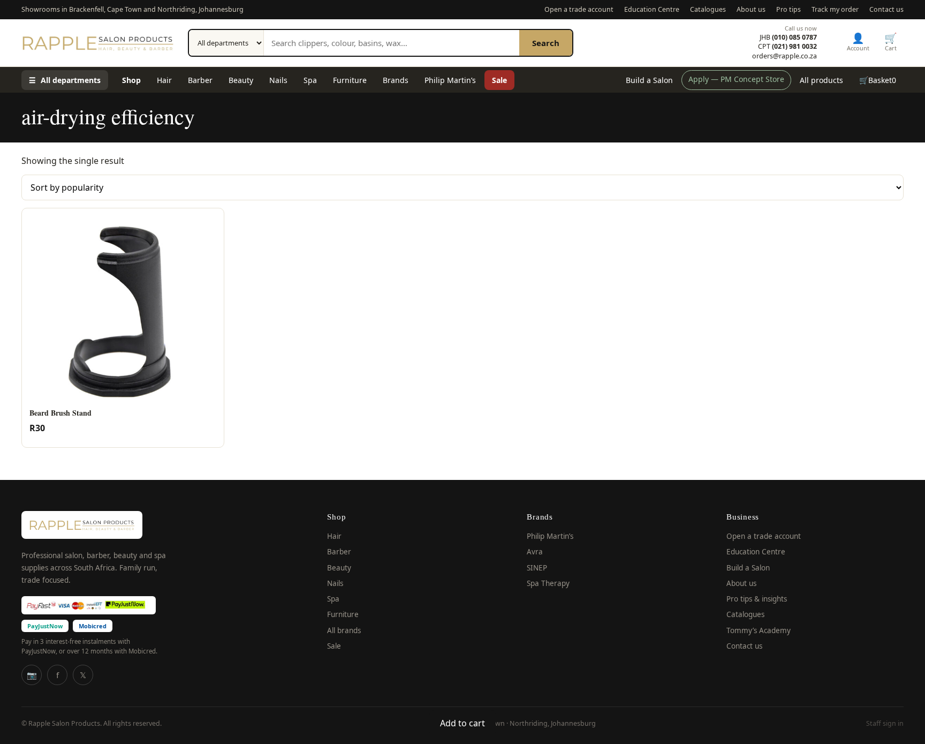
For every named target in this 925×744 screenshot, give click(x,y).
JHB (788, 37)
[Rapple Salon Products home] (97, 43)
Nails (278, 80)
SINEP (537, 568)
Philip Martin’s (450, 80)
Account (858, 41)
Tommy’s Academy (758, 630)
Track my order (835, 9)
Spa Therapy (548, 583)
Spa (310, 80)
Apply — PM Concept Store (736, 79)
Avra (535, 552)
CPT (787, 46)
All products (821, 80)
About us (751, 9)
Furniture (350, 80)
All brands (344, 630)
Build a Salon (649, 80)
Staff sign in (885, 723)
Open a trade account (578, 9)
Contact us (886, 9)
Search (545, 42)
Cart (890, 41)
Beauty (241, 80)
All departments (65, 80)
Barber (200, 80)
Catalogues (708, 9)
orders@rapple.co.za (784, 56)
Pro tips (788, 9)
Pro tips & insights (756, 599)
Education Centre (651, 9)
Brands (395, 80)
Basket (877, 80)
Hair (164, 80)
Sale (499, 80)
